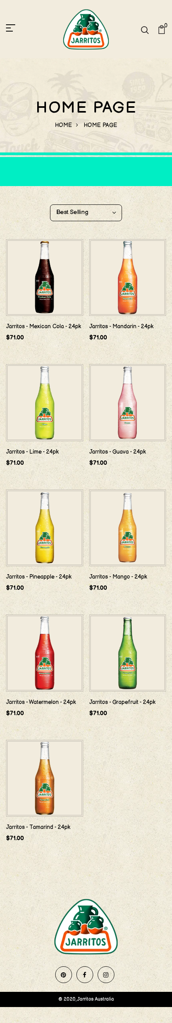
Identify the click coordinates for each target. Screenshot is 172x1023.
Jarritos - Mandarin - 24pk (121, 326)
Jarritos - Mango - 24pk (118, 576)
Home (63, 125)
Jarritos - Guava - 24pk (117, 451)
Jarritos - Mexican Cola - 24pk (43, 326)
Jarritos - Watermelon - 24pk (41, 702)
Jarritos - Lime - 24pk (32, 451)
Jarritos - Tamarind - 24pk (38, 827)
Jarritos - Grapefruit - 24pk (122, 702)
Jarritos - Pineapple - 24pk (39, 576)
